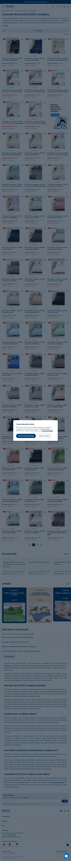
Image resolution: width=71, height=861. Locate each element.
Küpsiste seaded (44, 436)
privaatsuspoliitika (47, 431)
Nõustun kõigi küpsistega (26, 436)
